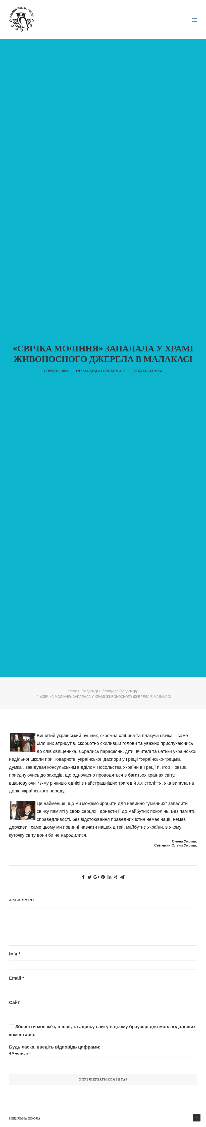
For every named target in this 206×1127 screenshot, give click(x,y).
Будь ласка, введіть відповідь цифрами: (54, 1047)
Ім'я (14, 953)
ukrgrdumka (150, 371)
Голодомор (89, 691)
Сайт (14, 1002)
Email (16, 978)
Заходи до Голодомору (103, 371)
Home (72, 691)
